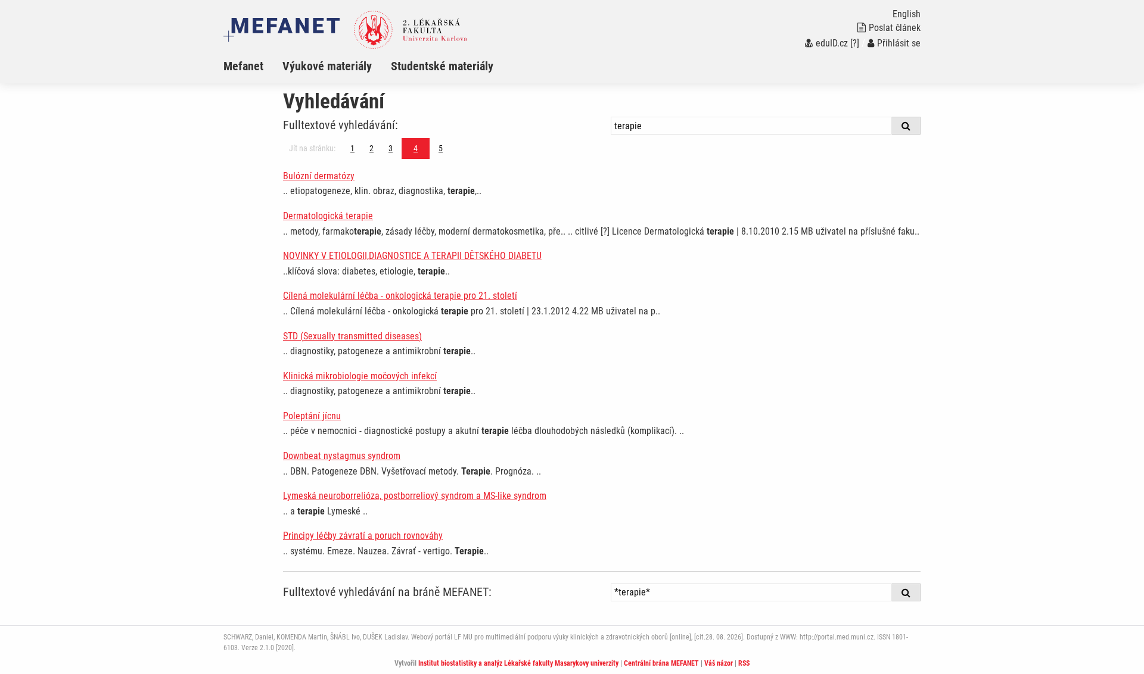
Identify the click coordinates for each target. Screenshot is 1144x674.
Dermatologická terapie (328, 215)
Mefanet (243, 66)
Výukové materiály (327, 66)
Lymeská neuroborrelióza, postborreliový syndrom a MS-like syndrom (414, 495)
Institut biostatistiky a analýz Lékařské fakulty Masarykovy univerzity (518, 663)
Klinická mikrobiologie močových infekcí (360, 376)
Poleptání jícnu (312, 416)
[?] (854, 43)
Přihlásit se (899, 43)
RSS (744, 663)
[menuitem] (252, 66)
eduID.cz (832, 43)
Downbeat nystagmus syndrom (341, 455)
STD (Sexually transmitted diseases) (352, 336)
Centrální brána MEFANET (661, 663)
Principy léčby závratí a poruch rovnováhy (363, 535)
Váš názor (718, 663)
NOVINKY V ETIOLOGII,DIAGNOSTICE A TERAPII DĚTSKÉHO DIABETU (412, 255)
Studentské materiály (442, 66)
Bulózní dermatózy (319, 176)
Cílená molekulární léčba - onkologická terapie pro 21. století (400, 295)
